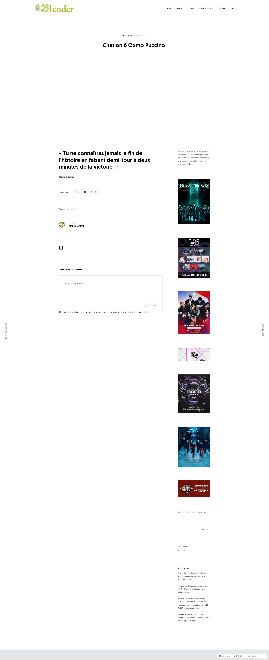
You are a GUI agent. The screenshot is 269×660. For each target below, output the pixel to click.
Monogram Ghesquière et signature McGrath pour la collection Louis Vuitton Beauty (193, 589)
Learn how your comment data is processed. (125, 312)
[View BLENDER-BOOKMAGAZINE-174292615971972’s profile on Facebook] (179, 550)
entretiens (127, 35)
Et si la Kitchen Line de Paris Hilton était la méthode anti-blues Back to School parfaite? (192, 576)
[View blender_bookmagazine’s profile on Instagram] (184, 550)
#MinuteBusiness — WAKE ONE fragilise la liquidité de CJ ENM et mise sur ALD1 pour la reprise (194, 617)
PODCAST (222, 8)
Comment (152, 305)
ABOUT (180, 8)
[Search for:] (194, 529)
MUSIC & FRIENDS (206, 8)
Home (169, 8)
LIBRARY (191, 8)
